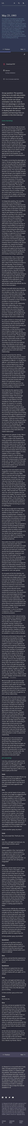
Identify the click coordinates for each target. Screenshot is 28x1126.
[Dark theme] (14, 3)
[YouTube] (13, 1097)
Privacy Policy (21, 1121)
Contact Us (4, 1121)
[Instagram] (6, 1097)
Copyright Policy (11, 1121)
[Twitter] (9, 1097)
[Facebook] (2, 1097)
